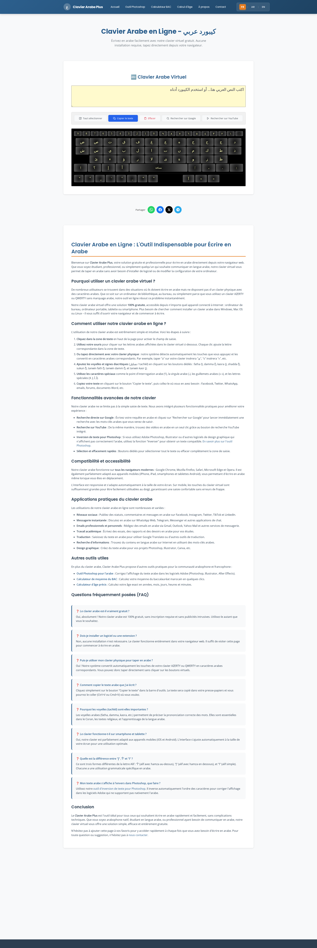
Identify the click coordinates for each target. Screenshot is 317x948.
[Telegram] (178, 209)
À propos (204, 7)
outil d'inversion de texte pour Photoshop (119, 788)
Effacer (152, 118)
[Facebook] (160, 209)
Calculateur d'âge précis (91, 584)
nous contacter (138, 835)
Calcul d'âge (185, 7)
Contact (220, 7)
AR (253, 7)
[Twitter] (169, 209)
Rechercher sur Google (183, 118)
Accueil (115, 7)
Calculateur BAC (161, 7)
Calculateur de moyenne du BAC (97, 579)
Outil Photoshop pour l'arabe (95, 573)
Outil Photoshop (135, 7)
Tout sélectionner (92, 118)
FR (242, 7)
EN (263, 7)
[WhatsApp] (151, 209)
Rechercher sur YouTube (224, 118)
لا (152, 159)
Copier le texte (125, 118)
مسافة (158, 168)
